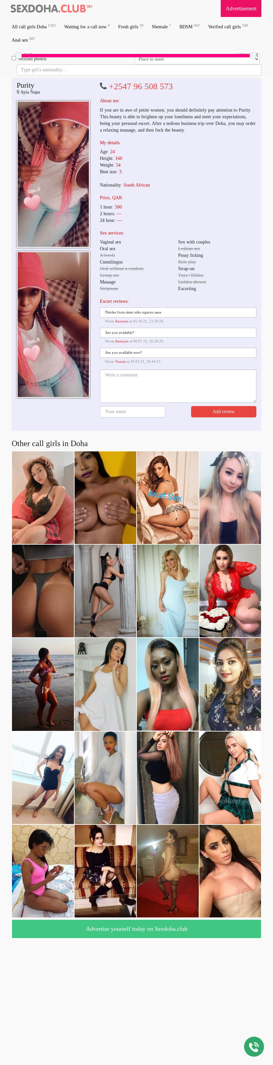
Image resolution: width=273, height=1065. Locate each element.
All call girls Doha (34, 26)
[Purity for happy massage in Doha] (53, 174)
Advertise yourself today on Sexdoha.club (136, 928)
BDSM (189, 26)
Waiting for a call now (87, 26)
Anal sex (23, 40)
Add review (224, 411)
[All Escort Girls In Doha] (52, 8)
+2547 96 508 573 (141, 86)
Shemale (161, 26)
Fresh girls (130, 26)
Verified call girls (228, 26)
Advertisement (241, 8)
